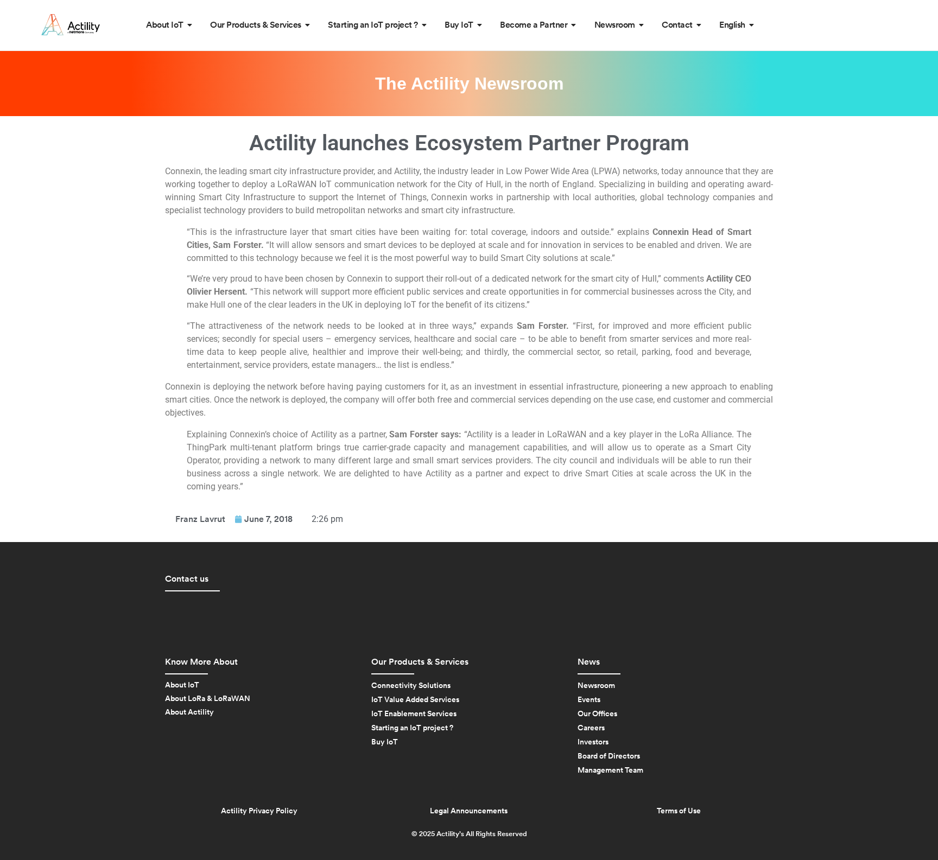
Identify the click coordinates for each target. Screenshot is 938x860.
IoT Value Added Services (415, 700)
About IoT (182, 685)
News (589, 662)
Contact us (186, 579)
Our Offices (597, 714)
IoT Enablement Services (414, 714)
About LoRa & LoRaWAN (207, 699)
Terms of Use (679, 811)
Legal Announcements (469, 811)
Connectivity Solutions (411, 686)
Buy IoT (384, 742)
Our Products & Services (419, 662)
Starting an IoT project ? (412, 728)
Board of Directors (609, 756)
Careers (591, 728)
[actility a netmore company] (70, 25)
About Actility (189, 712)
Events (589, 700)
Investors (593, 742)
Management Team (610, 770)
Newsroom (596, 686)
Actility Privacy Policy (259, 811)
